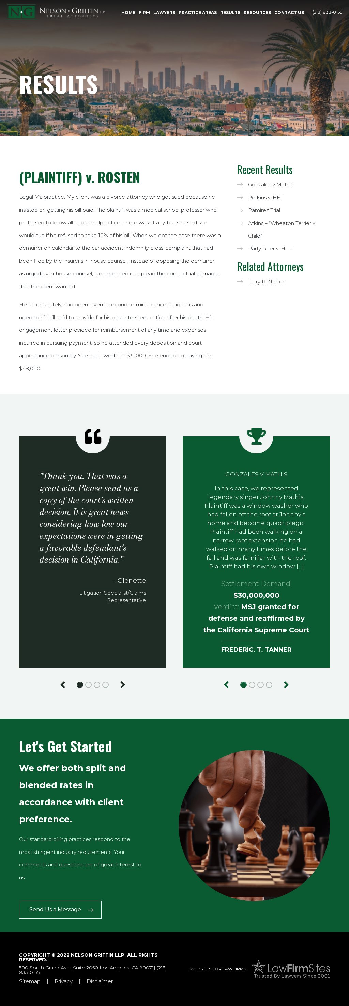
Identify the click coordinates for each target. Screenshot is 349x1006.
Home (128, 12)
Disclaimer (100, 981)
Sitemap (30, 981)
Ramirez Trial (264, 210)
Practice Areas (198, 12)
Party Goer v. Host (270, 248)
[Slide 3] (97, 685)
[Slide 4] (105, 685)
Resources (257, 12)
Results (230, 12)
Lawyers (164, 12)
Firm (144, 12)
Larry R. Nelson (267, 281)
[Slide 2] (88, 685)
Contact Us (289, 12)
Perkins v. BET (265, 197)
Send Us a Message (55, 909)
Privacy (64, 981)
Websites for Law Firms (218, 968)
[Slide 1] (80, 685)
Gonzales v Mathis (270, 184)
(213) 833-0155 (327, 12)
